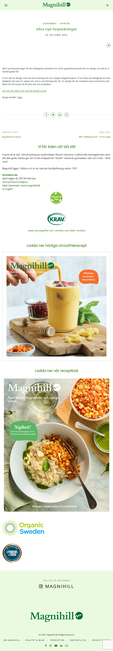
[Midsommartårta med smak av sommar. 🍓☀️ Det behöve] (1, 597)
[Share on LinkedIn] (60, 114)
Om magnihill (12, 640)
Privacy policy (100, 640)
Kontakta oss (78, 640)
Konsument (50, 23)
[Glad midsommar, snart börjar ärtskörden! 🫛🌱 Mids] (29, 597)
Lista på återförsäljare (15, 182)
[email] (66, 645)
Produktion (57, 640)
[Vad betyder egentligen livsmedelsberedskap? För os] (15, 597)
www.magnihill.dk (30, 185)
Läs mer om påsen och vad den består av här (24, 90)
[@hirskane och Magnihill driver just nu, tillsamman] (43, 597)
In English (7, 189)
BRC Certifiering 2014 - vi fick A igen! (95, 137)
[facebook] (45, 645)
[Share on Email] (66, 114)
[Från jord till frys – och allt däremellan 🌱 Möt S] (57, 597)
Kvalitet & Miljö (35, 640)
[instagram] (50, 645)
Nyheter (65, 23)
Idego (19, 97)
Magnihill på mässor (11, 137)
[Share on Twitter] (53, 114)
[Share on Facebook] (46, 114)
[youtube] (56, 645)
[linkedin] (61, 645)
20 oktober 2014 (56, 35)
